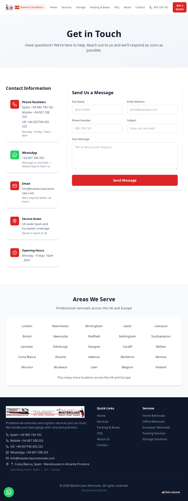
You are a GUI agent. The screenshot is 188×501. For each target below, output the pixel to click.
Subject (131, 120)
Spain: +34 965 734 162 (37, 107)
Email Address (136, 101)
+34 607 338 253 (33, 158)
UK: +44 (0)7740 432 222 (35, 124)
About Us (103, 439)
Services (67, 7)
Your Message (80, 139)
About (127, 7)
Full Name (78, 101)
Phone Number (81, 120)
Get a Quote (180, 7)
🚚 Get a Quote (171, 492)
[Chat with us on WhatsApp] (9, 492)
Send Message (125, 180)
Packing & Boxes (100, 7)
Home (53, 7)
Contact (140, 7)
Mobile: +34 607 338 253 (35, 114)
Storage (81, 7)
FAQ (116, 7)
